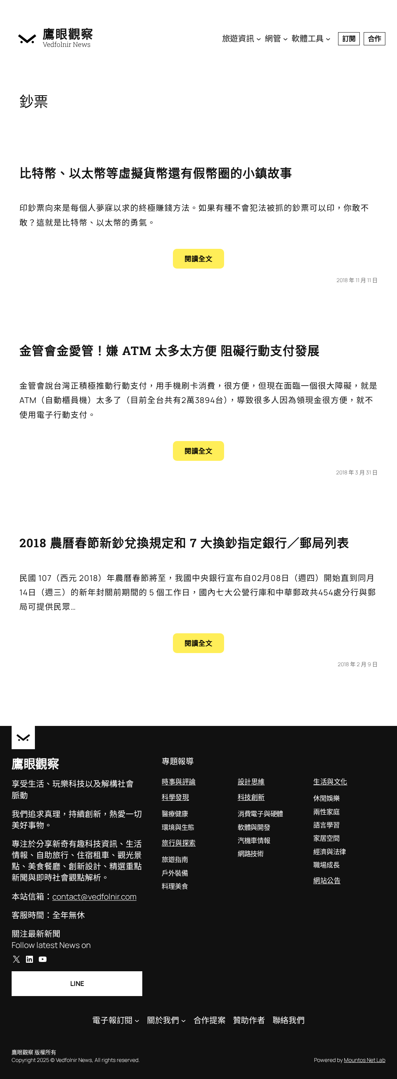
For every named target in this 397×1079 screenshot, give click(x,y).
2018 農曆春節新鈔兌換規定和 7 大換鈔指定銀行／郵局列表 (184, 542)
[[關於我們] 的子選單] (183, 1020)
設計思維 (251, 781)
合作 (374, 38)
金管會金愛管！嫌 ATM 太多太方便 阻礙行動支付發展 (169, 350)
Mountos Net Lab (364, 1059)
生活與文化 (330, 781)
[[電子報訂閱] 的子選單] (137, 1020)
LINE (77, 983)
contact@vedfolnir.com (94, 896)
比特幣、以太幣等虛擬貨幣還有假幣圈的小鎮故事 (155, 173)
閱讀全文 (204, 261)
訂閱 (349, 38)
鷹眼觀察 (68, 34)
